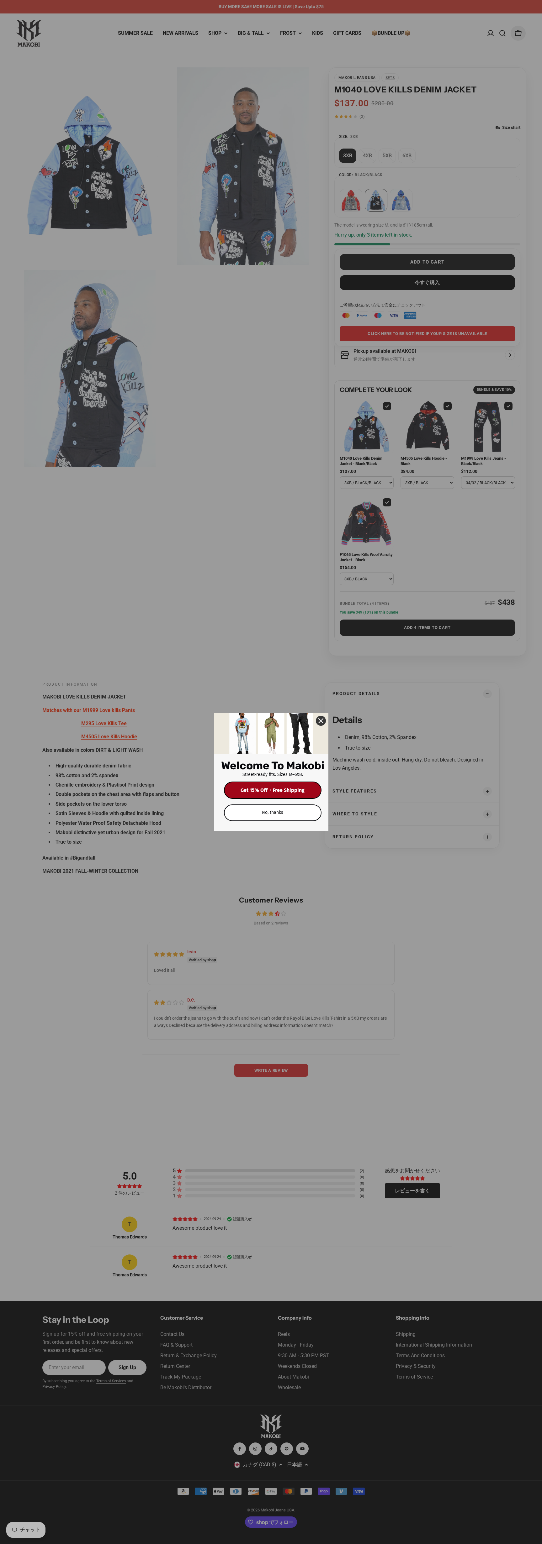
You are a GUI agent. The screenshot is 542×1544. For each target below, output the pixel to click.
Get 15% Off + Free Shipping (273, 790)
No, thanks (272, 812)
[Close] (320, 720)
